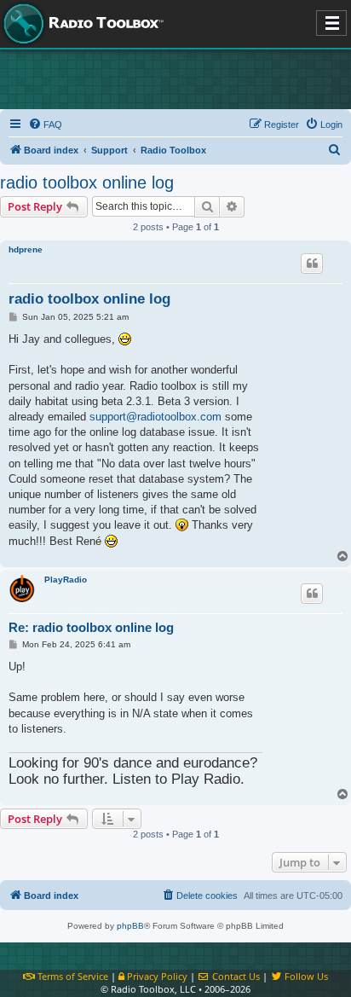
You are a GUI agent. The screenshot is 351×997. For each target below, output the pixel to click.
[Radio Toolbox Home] (81, 24)
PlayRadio (65, 579)
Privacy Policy (155, 976)
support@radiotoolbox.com (155, 416)
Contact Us (235, 976)
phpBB (130, 925)
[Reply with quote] (312, 263)
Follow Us (305, 976)
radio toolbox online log (87, 182)
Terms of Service (71, 976)
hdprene (26, 249)
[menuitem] (45, 124)
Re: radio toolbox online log (91, 627)
